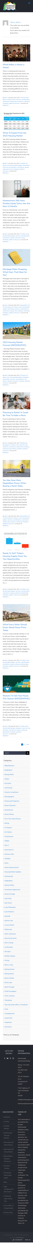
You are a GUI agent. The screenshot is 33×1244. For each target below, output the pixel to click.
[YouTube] (7, 1058)
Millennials (8, 929)
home (14, 99)
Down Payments (10, 805)
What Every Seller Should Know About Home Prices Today (15, 627)
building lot (8, 770)
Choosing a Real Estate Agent (7, 1175)
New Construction (11, 938)
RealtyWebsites (20, 1237)
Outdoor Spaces (10, 956)
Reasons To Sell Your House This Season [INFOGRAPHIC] (16, 697)
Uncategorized (9, 1014)
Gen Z (7, 845)
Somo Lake (8, 983)
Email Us (27, 1240)
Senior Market (12, 448)
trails (6, 1009)
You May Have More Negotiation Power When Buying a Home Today (14, 483)
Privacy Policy (8, 1213)
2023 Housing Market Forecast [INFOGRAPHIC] (14, 344)
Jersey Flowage (10, 894)
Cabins (7, 779)
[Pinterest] (10, 1058)
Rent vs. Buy (9, 965)
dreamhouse (9, 810)
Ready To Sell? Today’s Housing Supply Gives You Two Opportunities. (15, 556)
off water (8, 952)
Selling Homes (9, 969)
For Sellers (23, 234)
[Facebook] (4, 1058)
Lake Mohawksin (26, 99)
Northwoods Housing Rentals (8, 1135)
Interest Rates (26, 165)
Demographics (6, 445)
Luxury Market (9, 925)
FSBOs (7, 841)
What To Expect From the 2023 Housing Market (14, 134)
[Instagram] (13, 1058)
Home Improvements (12, 867)
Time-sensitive (10, 996)
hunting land (9, 876)
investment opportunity (12, 890)
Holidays (7, 859)
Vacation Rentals (6, 1127)
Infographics (26, 377)
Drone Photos (9, 814)
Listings (6, 1121)
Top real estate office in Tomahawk (16, 1005)
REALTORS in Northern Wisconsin (8, 1158)
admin (5, 97)
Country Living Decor (12, 792)
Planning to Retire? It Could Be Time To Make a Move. (15, 414)
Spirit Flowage (9, 987)
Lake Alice (18, 99)
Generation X (9, 850)
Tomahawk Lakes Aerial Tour (8, 1198)
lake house (8, 903)
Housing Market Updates (16, 165)
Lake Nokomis (6, 101)
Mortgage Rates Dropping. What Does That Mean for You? (15, 272)
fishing (7, 823)
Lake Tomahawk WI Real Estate (8, 1189)
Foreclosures (9, 836)
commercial (8, 788)
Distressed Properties (12, 801)
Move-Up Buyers (19, 101)
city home (8, 783)
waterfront (11, 103)
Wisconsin (17, 103)
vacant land (8, 1018)
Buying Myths (23, 305)
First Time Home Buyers (13, 819)
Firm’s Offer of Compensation (8, 1207)
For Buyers (9, 99)
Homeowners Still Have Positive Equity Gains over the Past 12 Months (16, 203)
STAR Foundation (10, 991)
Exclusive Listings (7, 1167)
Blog (5, 1182)
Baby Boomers (23, 443)
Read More (5, 105)
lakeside (12, 101)
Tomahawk (5, 103)
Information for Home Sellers (9, 1150)
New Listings (9, 943)
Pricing (11, 169)
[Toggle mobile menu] (29, 3)
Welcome (7, 1117)
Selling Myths (24, 593)
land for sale (9, 921)
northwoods (27, 101)
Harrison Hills (9, 854)
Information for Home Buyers (9, 1143)
